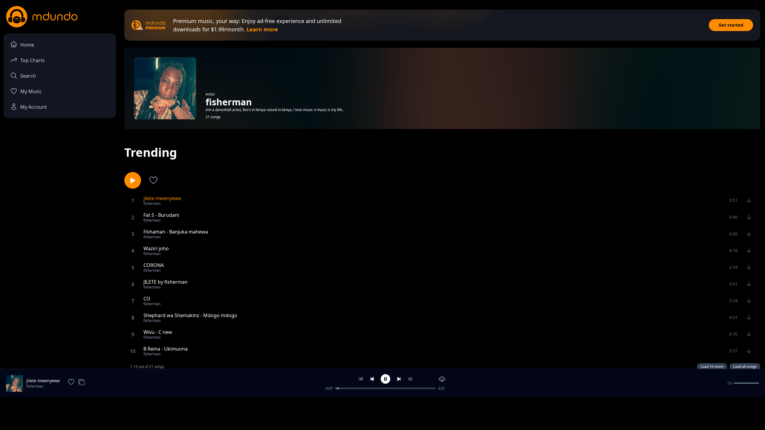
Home (27, 45)
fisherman (34, 386)
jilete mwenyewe (43, 380)
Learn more (262, 29)
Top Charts (32, 60)
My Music (31, 91)
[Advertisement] (382, 413)
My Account (33, 107)
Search (28, 76)
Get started (731, 25)
